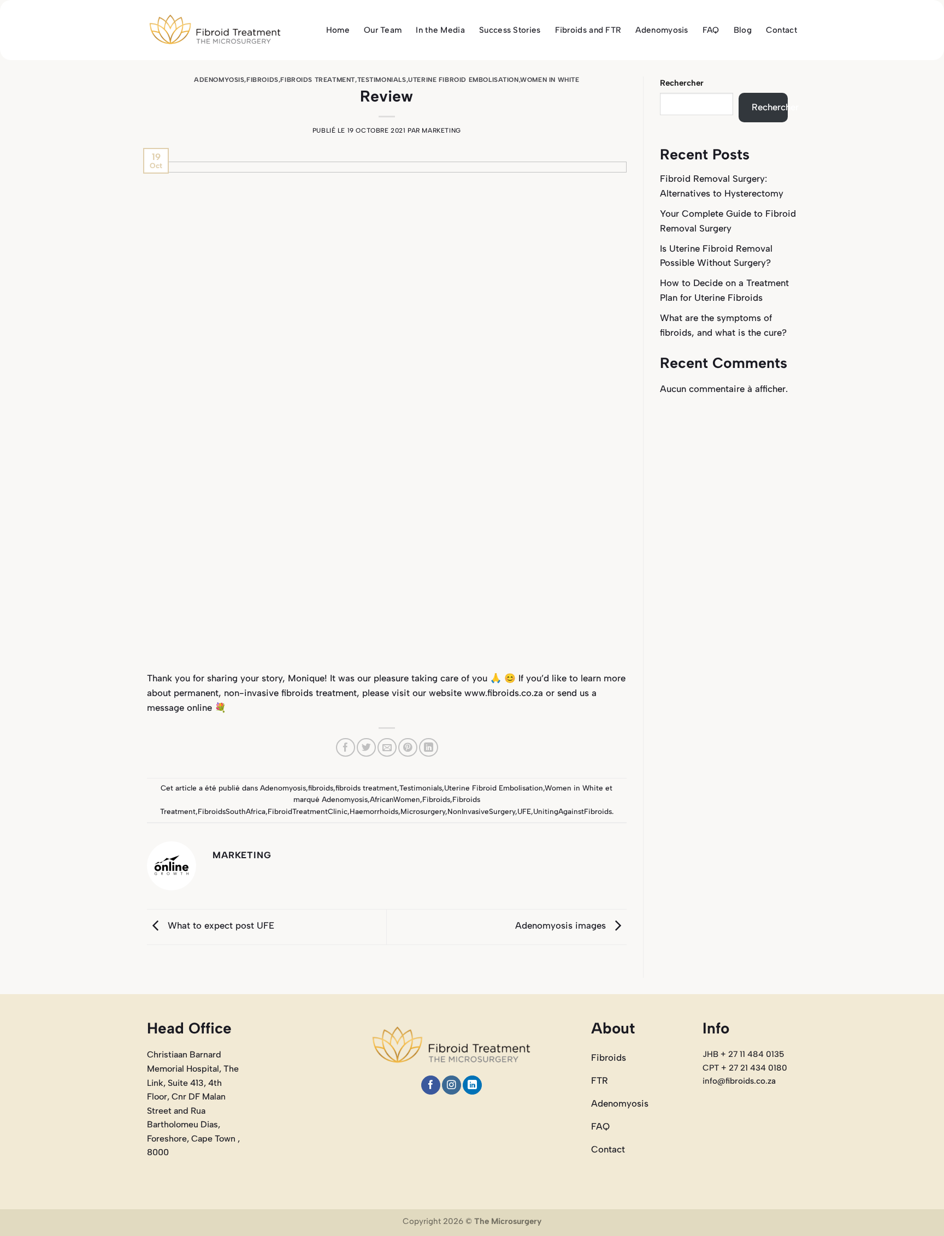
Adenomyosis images (562, 925)
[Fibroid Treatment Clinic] (215, 30)
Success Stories (510, 30)
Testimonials (381, 80)
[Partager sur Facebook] (345, 747)
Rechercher (682, 83)
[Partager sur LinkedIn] (428, 747)
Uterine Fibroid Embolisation (463, 80)
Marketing (441, 130)
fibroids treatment (317, 80)
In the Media (440, 30)
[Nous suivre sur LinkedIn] (472, 1085)
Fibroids (436, 799)
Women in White (549, 80)
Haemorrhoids (374, 811)
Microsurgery (422, 811)
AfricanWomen (395, 799)
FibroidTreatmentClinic (307, 811)
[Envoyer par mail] (387, 747)
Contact (781, 30)
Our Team (383, 30)
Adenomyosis (661, 30)
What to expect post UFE (219, 925)
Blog (743, 30)
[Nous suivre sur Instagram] (451, 1085)
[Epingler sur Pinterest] (407, 747)
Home (338, 30)
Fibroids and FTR (588, 30)
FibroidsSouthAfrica (232, 811)
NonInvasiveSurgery (481, 811)
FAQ (711, 30)
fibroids (262, 80)
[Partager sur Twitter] (366, 747)
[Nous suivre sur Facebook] (430, 1085)
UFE (524, 811)
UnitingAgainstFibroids (572, 811)
